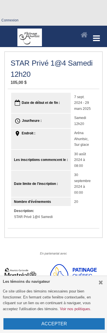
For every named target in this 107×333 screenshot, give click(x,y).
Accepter (54, 323)
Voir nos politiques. (75, 309)
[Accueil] (84, 35)
